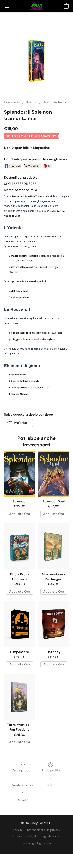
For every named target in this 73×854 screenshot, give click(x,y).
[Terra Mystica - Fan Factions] (19, 697)
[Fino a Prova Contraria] (19, 546)
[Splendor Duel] (53, 474)
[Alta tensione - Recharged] (53, 546)
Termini (18, 830)
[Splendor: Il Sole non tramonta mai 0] (36, 61)
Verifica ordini (22, 785)
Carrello (22, 800)
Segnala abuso (51, 836)
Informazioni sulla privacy (43, 830)
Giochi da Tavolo (55, 102)
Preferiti (50, 785)
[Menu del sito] (6, 6)
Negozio (31, 102)
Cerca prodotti (22, 770)
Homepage (12, 102)
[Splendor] (19, 474)
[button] (36, 6)
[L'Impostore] (19, 624)
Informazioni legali (24, 836)
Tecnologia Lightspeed (36, 843)
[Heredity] (53, 624)
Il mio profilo (50, 770)
